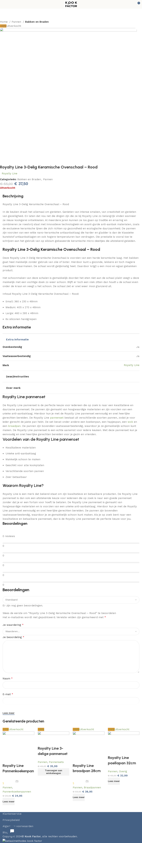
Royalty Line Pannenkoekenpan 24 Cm (18, 771)
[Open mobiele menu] (4, 4)
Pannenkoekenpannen (17, 791)
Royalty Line (9, 173)
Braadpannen (92, 787)
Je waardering (13, 624)
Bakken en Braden (37, 21)
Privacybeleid (11, 820)
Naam (8, 678)
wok (130, 421)
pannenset (57, 417)
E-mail (8, 694)
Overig (123, 771)
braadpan (14, 426)
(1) (17, 781)
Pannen (17, 21)
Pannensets (56, 762)
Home (4, 21)
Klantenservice (12, 813)
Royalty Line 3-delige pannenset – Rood (53, 753)
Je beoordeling (13, 637)
